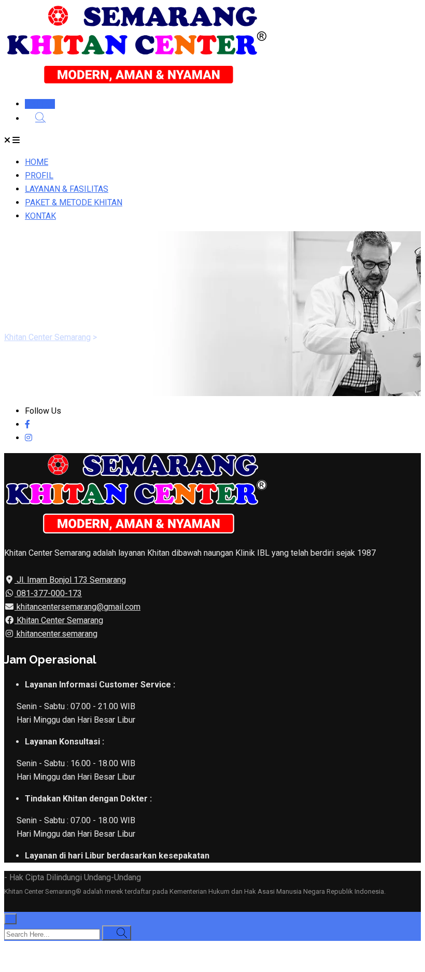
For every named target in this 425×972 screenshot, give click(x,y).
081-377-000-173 (48, 593)
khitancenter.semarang (56, 634)
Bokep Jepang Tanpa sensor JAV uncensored (86, 961)
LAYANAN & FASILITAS (66, 189)
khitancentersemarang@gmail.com (77, 607)
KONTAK (40, 216)
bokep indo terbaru (260, 947)
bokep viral (204, 947)
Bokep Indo (25, 947)
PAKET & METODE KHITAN (73, 202)
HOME (36, 162)
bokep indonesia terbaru (91, 947)
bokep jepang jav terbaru (377, 947)
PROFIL (39, 175)
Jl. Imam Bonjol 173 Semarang (70, 580)
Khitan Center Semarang (59, 620)
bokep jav (313, 947)
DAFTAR (40, 104)
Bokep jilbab (159, 947)
